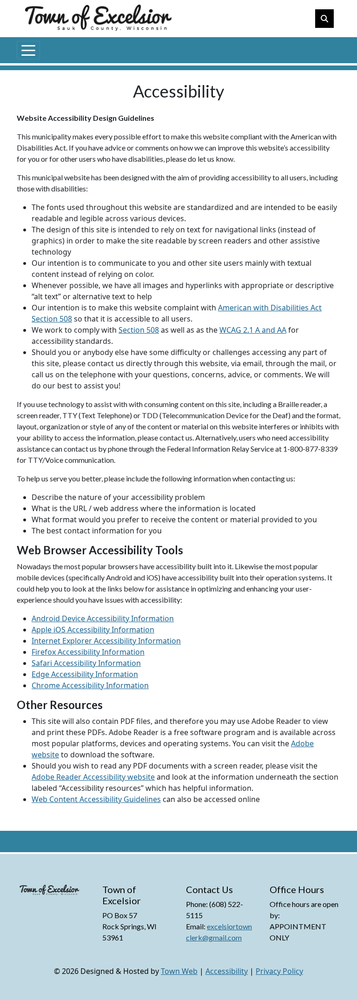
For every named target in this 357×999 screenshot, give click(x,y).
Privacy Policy (279, 971)
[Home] (59, 49)
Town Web (179, 971)
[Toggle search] (324, 18)
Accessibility (226, 971)
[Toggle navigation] (28, 50)
